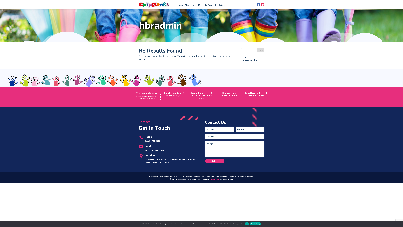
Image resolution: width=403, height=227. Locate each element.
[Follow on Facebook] (258, 4)
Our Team (209, 5)
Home (180, 5)
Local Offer (197, 5)
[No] (400, 224)
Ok (247, 224)
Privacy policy (255, 224)
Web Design (215, 179)
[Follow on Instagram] (262, 4)
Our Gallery (220, 5)
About (187, 5)
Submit (214, 161)
